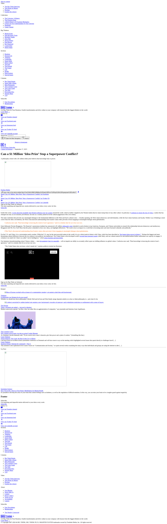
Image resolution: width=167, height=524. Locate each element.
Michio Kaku (9, 33)
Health (7, 71)
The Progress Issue (10, 20)
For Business (5, 147)
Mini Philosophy (10, 85)
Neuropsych (8, 56)
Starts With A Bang (10, 83)
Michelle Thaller (10, 37)
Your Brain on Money (11, 8)
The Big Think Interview (12, 6)
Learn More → (5, 112)
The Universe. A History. (12, 18)
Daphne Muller (5, 190)
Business (7, 54)
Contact (7, 494)
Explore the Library (11, 12)
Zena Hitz (8, 39)
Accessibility (8, 499)
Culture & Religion (6, 149)
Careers (7, 501)
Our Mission (8, 490)
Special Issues (9, 75)
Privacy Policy (9, 496)
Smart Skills (8, 61)
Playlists (7, 10)
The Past (7, 64)
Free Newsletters (10, 102)
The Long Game (10, 88)
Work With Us (9, 492)
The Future (8, 68)
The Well (7, 90)
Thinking (7, 57)
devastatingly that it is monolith (49, 241)
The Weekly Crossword (12, 512)
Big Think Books (10, 81)
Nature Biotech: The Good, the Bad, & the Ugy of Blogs (18, 338)
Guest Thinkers (5, 337)
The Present (8, 66)
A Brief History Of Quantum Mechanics (17, 22)
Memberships (9, 103)
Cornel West (8, 46)
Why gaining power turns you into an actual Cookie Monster (19, 333)
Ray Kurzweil (9, 44)
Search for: (4, 135)
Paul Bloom (8, 42)
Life (6, 70)
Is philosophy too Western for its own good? (14, 297)
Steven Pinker (9, 40)
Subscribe (12, 147)
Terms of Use (9, 497)
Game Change (9, 27)
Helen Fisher (8, 47)
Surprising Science (6, 389)
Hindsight (8, 25)
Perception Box (9, 92)
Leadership (8, 59)
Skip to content (5, 1)
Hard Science (9, 73)
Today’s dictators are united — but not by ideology (16, 307)
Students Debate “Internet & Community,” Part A (16, 344)
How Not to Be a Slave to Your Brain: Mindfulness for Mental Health (22, 391)
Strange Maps (9, 93)
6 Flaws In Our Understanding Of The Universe (19, 23)
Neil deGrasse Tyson (11, 35)
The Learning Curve (11, 87)
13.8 (6, 95)
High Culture (9, 63)
